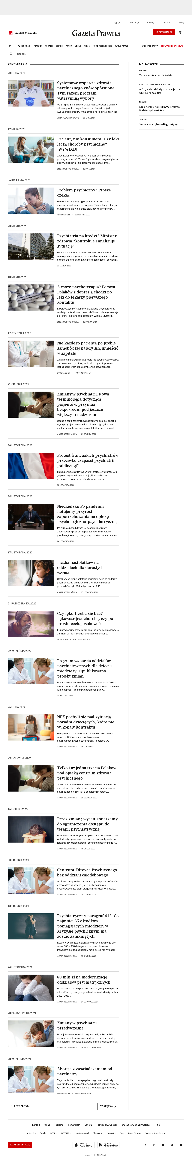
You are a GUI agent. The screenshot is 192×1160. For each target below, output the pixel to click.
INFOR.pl (53, 1133)
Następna (106, 1106)
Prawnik (143, 102)
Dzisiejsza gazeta (26, 33)
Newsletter (111, 1133)
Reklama (59, 1125)
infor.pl (167, 22)
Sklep (181, 22)
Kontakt (36, 1125)
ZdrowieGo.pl (98, 1133)
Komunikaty (74, 1125)
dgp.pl (117, 22)
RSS (158, 1125)
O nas (47, 1125)
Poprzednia (22, 1106)
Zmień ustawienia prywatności (136, 1125)
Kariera (88, 1125)
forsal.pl (151, 22)
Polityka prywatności (107, 1125)
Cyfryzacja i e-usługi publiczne (154, 85)
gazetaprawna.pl (82, 1133)
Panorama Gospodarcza (155, 1133)
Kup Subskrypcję (164, 32)
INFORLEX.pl (66, 1133)
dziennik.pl (133, 22)
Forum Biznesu (134, 1133)
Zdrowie (143, 120)
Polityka (143, 71)
